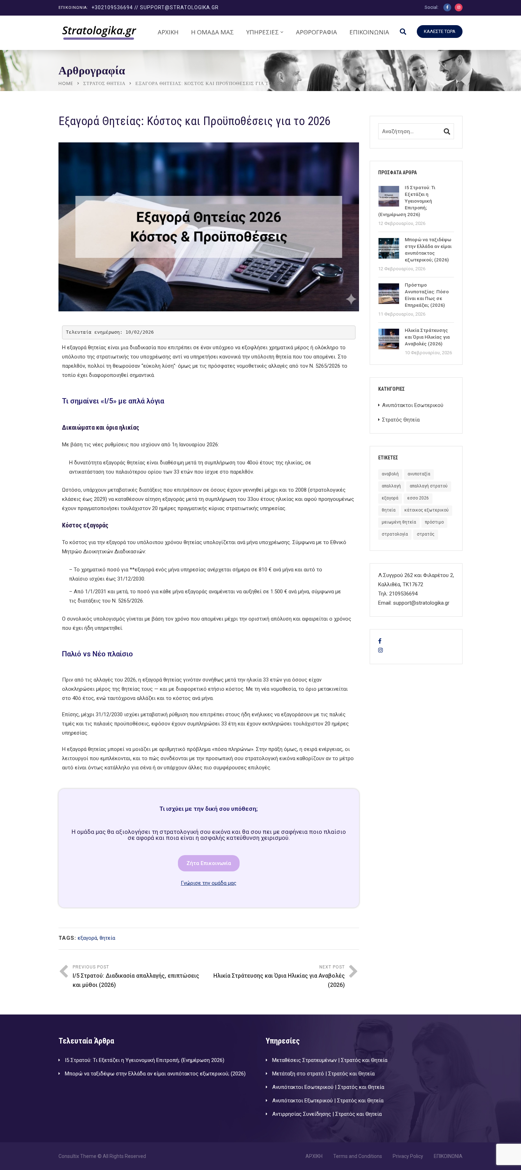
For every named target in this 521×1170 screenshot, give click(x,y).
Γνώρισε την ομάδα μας (208, 883)
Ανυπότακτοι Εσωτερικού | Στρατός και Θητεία (328, 1087)
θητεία (107, 938)
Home (65, 83)
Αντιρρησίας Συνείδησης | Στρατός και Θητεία (327, 1114)
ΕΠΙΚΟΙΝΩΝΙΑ (369, 32)
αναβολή (390, 473)
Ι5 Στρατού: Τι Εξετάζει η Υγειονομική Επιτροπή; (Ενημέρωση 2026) (144, 1060)
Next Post (279, 976)
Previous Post (136, 976)
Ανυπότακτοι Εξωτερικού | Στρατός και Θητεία (327, 1100)
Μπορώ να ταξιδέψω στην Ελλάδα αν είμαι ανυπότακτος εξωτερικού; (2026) (155, 1073)
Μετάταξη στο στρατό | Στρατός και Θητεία (323, 1073)
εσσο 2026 (418, 498)
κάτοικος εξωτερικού (426, 510)
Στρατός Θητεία (104, 83)
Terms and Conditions (357, 1156)
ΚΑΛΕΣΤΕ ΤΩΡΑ (439, 31)
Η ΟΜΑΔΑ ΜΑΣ (212, 32)
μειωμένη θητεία (399, 522)
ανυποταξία (419, 473)
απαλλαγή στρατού (429, 486)
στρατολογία (395, 534)
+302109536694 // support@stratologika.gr (155, 7)
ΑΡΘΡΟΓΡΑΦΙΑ (316, 32)
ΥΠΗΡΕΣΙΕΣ (262, 32)
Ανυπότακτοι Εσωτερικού (412, 405)
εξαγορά (87, 938)
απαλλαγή (391, 486)
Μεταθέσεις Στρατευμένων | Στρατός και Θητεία (329, 1060)
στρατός (426, 534)
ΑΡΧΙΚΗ (168, 32)
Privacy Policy (408, 1156)
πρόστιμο (434, 522)
